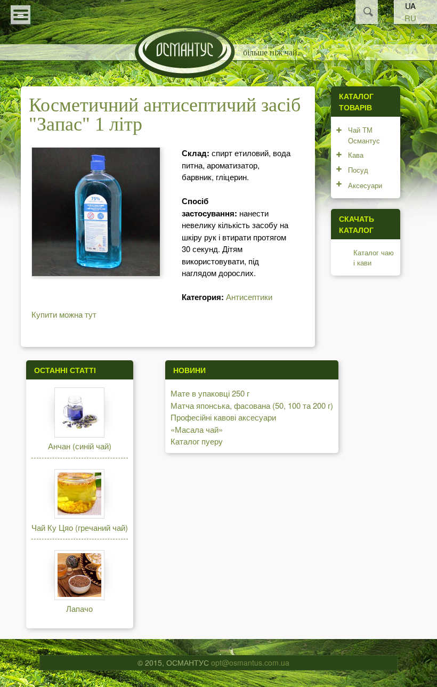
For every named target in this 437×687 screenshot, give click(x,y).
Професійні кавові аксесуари (223, 417)
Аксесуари (365, 185)
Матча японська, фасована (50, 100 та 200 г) (252, 405)
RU (410, 17)
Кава (355, 155)
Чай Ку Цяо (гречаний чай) (79, 527)
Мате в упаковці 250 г (210, 393)
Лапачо (79, 608)
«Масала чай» (197, 429)
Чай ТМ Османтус (364, 135)
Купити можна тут (63, 314)
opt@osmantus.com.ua (250, 662)
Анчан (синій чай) (79, 445)
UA (410, 5)
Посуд (358, 170)
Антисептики (249, 296)
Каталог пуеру (197, 441)
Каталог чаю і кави (373, 257)
